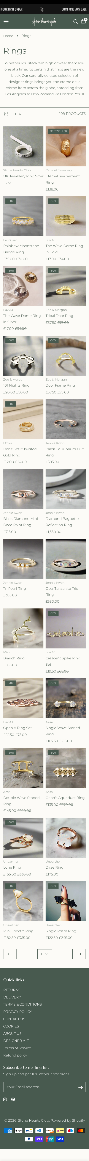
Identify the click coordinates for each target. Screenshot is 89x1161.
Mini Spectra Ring (18, 931)
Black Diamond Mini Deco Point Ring (20, 522)
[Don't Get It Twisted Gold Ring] (23, 419)
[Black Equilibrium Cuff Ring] (66, 419)
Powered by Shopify (68, 1120)
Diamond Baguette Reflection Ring (62, 522)
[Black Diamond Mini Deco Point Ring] (23, 489)
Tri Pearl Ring (14, 589)
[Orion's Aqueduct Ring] (66, 768)
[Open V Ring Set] (23, 698)
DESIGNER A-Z (16, 1041)
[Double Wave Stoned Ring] (23, 768)
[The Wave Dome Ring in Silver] (23, 286)
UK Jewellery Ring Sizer (23, 176)
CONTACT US (14, 1019)
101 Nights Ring (16, 385)
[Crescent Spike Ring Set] (66, 628)
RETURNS (12, 990)
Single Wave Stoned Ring (63, 731)
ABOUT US (12, 1034)
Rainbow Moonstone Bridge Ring (21, 249)
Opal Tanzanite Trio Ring (62, 592)
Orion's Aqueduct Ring (65, 798)
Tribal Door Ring (59, 316)
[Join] (80, 1087)
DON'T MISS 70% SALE (68, 9)
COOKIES (11, 1026)
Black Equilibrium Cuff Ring (65, 452)
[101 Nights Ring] (23, 356)
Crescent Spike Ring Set (63, 661)
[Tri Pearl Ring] (23, 559)
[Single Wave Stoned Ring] (66, 698)
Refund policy (15, 1055)
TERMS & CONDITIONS (22, 1004)
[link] (10, 954)
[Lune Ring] (23, 838)
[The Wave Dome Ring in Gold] (66, 216)
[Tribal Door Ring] (66, 286)
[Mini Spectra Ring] (23, 901)
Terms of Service (17, 1048)
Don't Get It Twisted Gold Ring (20, 452)
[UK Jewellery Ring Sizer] (23, 146)
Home (8, 36)
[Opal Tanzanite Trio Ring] (66, 559)
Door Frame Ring (60, 385)
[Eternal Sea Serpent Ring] (66, 146)
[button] (6, 21)
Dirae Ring (55, 867)
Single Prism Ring (61, 931)
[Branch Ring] (23, 628)
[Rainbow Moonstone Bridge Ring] (23, 216)
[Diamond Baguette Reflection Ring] (66, 489)
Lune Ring (12, 867)
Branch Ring (14, 658)
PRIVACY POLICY (17, 1012)
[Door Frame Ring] (66, 356)
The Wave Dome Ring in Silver (22, 319)
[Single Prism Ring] (66, 901)
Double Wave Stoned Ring (21, 801)
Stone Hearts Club (33, 1120)
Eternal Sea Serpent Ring (63, 179)
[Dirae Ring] (66, 838)
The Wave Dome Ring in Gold (64, 249)
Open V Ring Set (17, 728)
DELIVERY (12, 997)
